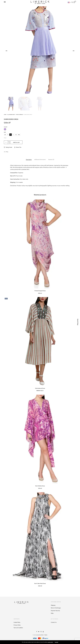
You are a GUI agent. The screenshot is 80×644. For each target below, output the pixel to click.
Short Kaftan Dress (40, 486)
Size (5, 132)
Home (5, 114)
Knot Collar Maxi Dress (40, 583)
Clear (5, 137)
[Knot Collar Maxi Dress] (40, 536)
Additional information (40, 159)
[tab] (29, 159)
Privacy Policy (17, 625)
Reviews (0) (51, 159)
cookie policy (50, 642)
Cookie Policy (17, 622)
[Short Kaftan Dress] (40, 439)
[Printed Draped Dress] (40, 244)
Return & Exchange (56, 608)
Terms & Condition (18, 627)
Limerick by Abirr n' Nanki (41, 634)
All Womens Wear (11, 114)
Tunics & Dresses (19, 114)
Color (5, 126)
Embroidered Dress (40, 388)
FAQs (52, 613)
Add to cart (16, 142)
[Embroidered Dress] (40, 341)
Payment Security (55, 610)
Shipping (53, 605)
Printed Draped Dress (40, 290)
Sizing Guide (9, 147)
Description (29, 159)
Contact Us (53, 622)
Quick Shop (78, 322)
